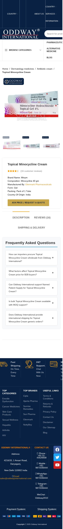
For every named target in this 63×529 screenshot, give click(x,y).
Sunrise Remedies (28, 407)
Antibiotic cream (44, 69)
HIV (4, 435)
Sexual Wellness (10, 420)
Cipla (25, 396)
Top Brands (30, 390)
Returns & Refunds (48, 405)
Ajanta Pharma (30, 401)
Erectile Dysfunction (8, 400)
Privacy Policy (49, 411)
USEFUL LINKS (51, 390)
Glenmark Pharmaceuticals (38, 184)
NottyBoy (27, 424)
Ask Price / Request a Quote (28, 202)
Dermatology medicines (22, 69)
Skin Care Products (7, 413)
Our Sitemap (49, 427)
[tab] (21, 216)
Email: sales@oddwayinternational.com (15, 477)
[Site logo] (21, 33)
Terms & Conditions (48, 397)
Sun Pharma (29, 414)
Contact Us (48, 417)
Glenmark (28, 419)
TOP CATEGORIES (9, 392)
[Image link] (16, 516)
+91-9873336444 (41, 477)
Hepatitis (6, 425)
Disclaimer (48, 422)
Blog (45, 432)
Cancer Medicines (11, 406)
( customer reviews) (31, 171)
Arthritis (6, 430)
